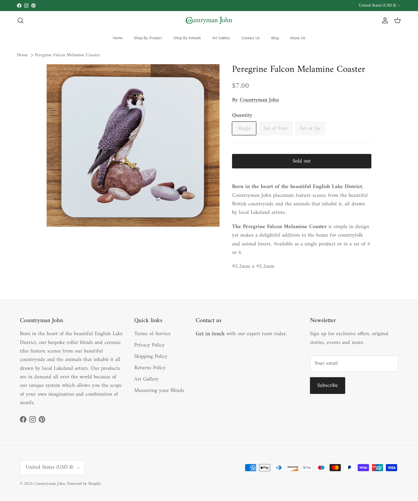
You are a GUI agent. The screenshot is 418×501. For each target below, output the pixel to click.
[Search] (20, 20)
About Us (297, 38)
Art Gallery (221, 38)
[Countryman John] (209, 20)
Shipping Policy (150, 356)
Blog (275, 38)
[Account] (383, 20)
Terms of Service (152, 334)
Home (118, 38)
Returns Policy (150, 368)
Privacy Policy (149, 345)
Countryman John (259, 100)
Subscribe (327, 385)
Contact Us (250, 38)
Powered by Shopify (84, 484)
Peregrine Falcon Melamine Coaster (67, 55)
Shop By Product (148, 38)
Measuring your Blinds (159, 390)
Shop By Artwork (187, 38)
